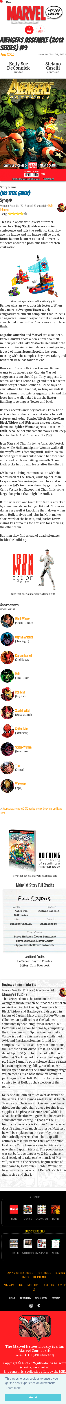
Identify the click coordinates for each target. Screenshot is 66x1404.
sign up (12, 1297)
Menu (8, 2)
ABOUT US (49, 1285)
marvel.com (56, 1297)
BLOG (20, 1285)
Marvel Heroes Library (32, 1346)
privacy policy (25, 1297)
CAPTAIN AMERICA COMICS (20, 1273)
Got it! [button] (33, 1397)
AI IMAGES (9, 1285)
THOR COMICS (40, 1277)
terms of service (41, 1297)
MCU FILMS (32, 1285)
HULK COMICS (44, 1273)
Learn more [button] (13, 1388)
